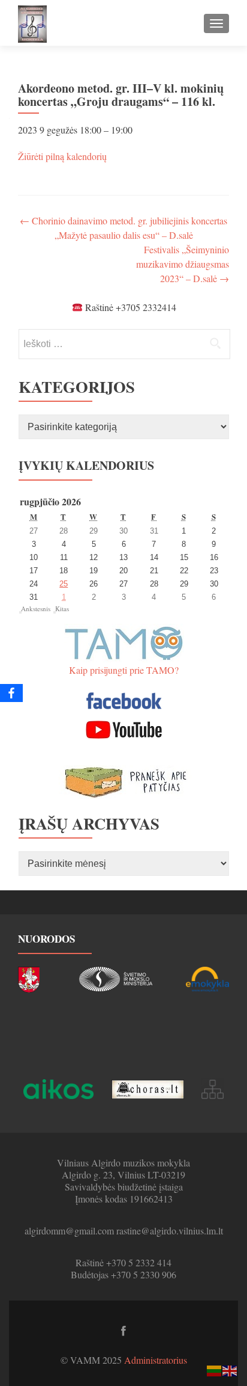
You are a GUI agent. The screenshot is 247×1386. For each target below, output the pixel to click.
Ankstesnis (35, 608)
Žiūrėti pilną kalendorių (62, 156)
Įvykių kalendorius (86, 465)
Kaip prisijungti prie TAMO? (124, 670)
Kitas (62, 608)
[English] (230, 1369)
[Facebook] (11, 693)
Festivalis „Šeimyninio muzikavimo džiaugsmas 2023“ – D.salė (182, 264)
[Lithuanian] (214, 1369)
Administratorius (155, 1360)
